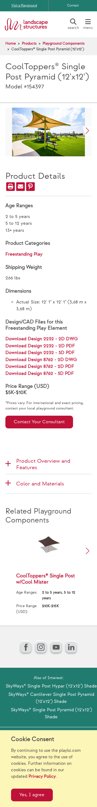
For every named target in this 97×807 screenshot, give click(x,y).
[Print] (10, 186)
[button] (87, 130)
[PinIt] (30, 186)
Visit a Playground (24, 6)
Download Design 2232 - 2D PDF (40, 346)
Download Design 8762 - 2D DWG (41, 359)
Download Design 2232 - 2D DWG (41, 339)
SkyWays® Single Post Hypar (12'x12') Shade (51, 686)
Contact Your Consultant (39, 422)
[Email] (20, 186)
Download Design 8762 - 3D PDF (39, 373)
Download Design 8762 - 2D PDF (39, 366)
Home (10, 43)
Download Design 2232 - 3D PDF (40, 352)
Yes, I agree (31, 795)
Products (29, 43)
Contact (73, 6)
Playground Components (64, 43)
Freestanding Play (24, 254)
